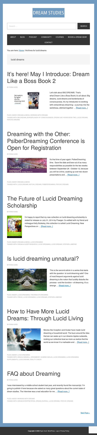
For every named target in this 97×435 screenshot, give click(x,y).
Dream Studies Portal (48, 12)
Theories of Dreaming (39, 295)
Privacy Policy (64, 431)
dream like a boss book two (65, 117)
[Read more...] (82, 107)
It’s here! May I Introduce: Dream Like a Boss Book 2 (48, 77)
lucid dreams (82, 117)
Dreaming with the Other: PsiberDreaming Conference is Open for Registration (46, 140)
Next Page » (85, 413)
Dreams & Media (23, 115)
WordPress (51, 431)
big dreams (22, 117)
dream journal (42, 401)
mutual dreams (35, 184)
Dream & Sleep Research (27, 244)
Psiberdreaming (48, 184)
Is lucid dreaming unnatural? (43, 258)
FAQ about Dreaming (33, 373)
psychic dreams (13, 120)
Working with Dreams (39, 115)
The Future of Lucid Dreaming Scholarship (45, 201)
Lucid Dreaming (36, 242)
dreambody (35, 357)
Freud (20, 297)
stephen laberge (70, 244)
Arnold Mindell (24, 357)
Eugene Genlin (46, 357)
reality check (35, 359)
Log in (58, 431)
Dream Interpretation (26, 401)
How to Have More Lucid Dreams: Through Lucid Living (45, 314)
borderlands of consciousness (40, 117)
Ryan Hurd (43, 431)
